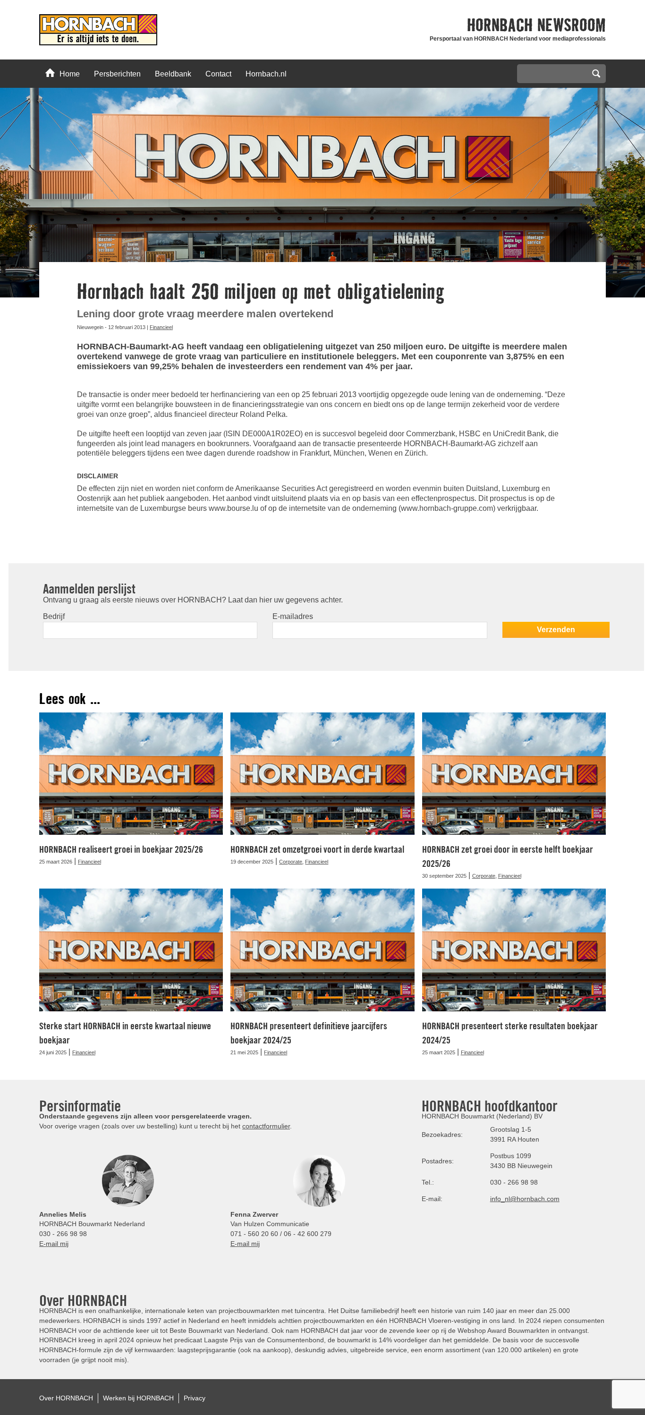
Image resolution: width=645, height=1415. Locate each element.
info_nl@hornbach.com (525, 1199)
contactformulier (266, 1126)
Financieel (161, 327)
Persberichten (117, 74)
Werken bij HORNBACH (138, 1398)
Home (69, 74)
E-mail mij (53, 1243)
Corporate (290, 861)
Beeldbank (173, 74)
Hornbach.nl (266, 74)
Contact (218, 74)
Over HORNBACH (66, 1398)
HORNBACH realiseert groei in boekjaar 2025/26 (121, 849)
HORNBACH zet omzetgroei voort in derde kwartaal (317, 849)
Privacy (194, 1398)
